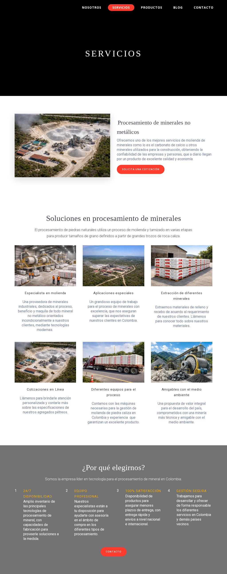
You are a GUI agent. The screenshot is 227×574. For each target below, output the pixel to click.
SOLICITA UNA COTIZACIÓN (140, 169)
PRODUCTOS (151, 7)
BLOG (178, 7)
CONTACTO (203, 7)
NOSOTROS (91, 7)
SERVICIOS (121, 7)
